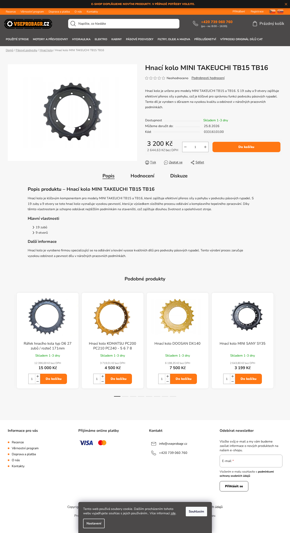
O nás (78, 12)
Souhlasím (196, 511)
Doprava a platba (59, 12)
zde (173, 513)
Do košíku (246, 147)
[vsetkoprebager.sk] (280, 11)
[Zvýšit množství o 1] (205, 147)
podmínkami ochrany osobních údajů (247, 474)
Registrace (257, 11)
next (279, 348)
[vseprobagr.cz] (270, 11)
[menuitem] (17, 39)
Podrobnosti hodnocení (208, 78)
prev (11, 348)
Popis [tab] (108, 176)
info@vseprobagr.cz (173, 444)
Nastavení (94, 523)
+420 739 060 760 (217, 21)
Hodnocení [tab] (142, 176)
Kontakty (92, 12)
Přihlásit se (234, 486)
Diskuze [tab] (179, 176)
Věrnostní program (32, 12)
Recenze (11, 12)
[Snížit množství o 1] (185, 147)
